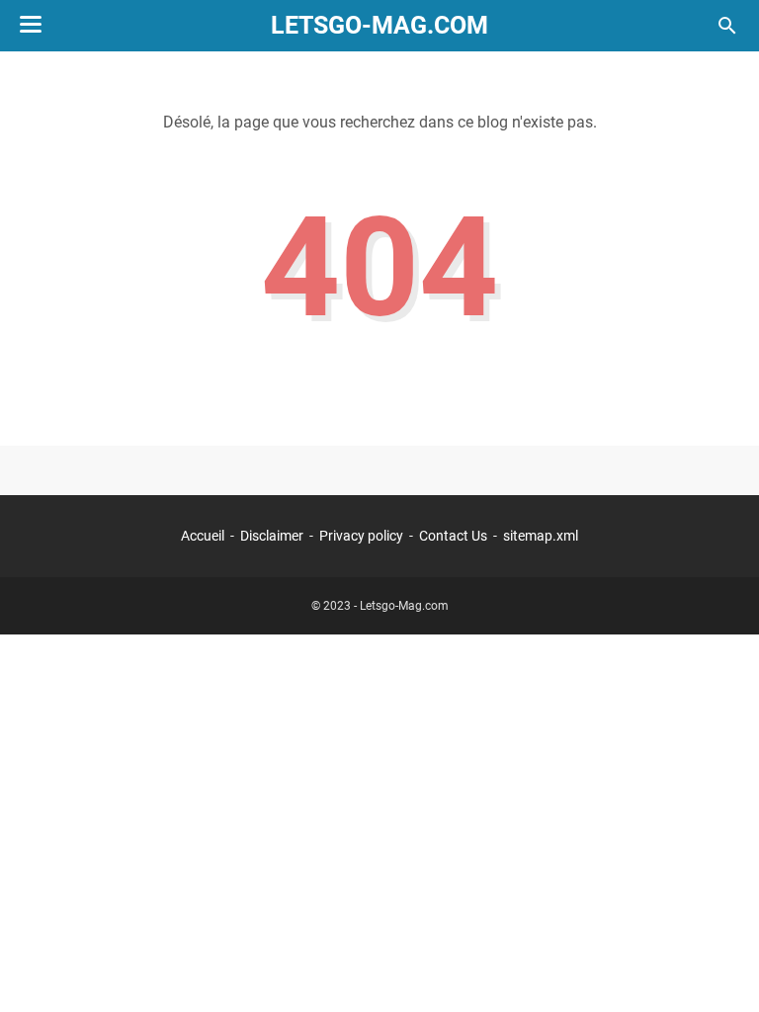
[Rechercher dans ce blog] (727, 26)
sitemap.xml (540, 536)
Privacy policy (361, 536)
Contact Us (453, 536)
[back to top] (719, 967)
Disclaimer (271, 536)
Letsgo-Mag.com (379, 25)
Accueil (202, 536)
